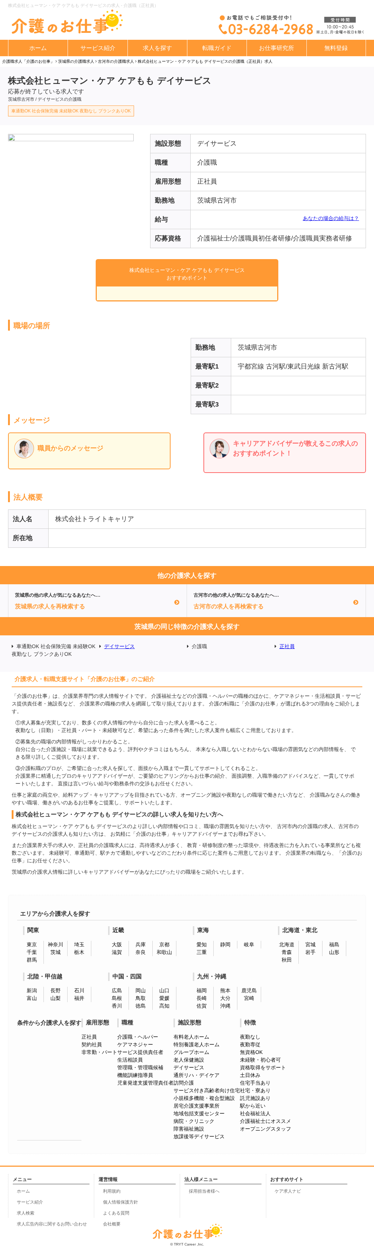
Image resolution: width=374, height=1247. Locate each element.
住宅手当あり (255, 1083)
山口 (164, 990)
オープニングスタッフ (265, 1129)
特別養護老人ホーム (196, 1044)
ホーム (38, 48)
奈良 (141, 952)
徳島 (141, 1006)
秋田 (287, 960)
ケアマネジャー (135, 1044)
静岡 (225, 944)
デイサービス (119, 646)
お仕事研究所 (276, 48)
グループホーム (191, 1052)
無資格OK (251, 1052)
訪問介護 (183, 1083)
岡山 (141, 990)
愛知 (201, 944)
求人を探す (157, 48)
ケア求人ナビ (288, 1191)
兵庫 (141, 944)
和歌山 (164, 952)
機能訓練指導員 (135, 1075)
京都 (164, 944)
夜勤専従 (250, 1044)
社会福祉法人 (255, 1113)
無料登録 (336, 48)
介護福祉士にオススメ (265, 1121)
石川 (79, 990)
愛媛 (164, 998)
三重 (201, 952)
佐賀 (201, 1006)
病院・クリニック (193, 1121)
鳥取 (141, 998)
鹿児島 (249, 990)
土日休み (250, 1075)
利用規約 (112, 1191)
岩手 (310, 952)
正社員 (287, 646)
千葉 (32, 952)
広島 (117, 990)
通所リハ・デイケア (196, 1075)
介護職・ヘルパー (137, 1037)
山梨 (55, 998)
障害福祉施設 (188, 1129)
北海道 (286, 944)
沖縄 (225, 1006)
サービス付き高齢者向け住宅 (206, 1090)
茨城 (55, 952)
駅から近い (253, 1106)
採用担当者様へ (204, 1191)
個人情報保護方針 (120, 1202)
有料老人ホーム (191, 1037)
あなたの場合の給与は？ (331, 218)
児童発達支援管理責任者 (145, 1083)
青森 (287, 952)
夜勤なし (250, 1037)
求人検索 (25, 1213)
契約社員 (91, 1044)
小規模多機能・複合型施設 (204, 1098)
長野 (55, 990)
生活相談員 (130, 1060)
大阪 (117, 944)
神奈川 (55, 944)
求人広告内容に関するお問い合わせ (52, 1224)
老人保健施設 (188, 1060)
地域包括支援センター (199, 1113)
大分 (225, 998)
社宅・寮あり (255, 1090)
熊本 (225, 990)
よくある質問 (116, 1213)
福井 (79, 998)
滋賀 (117, 952)
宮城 (310, 944)
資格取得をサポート (263, 1067)
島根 (117, 998)
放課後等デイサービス (199, 1136)
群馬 (32, 960)
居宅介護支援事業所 (196, 1106)
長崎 (201, 998)
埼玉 (79, 944)
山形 (334, 952)
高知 (164, 1006)
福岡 (201, 990)
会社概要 (112, 1224)
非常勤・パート (99, 1052)
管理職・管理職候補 (140, 1067)
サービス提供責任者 (140, 1052)
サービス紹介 (97, 48)
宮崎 (249, 998)
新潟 (32, 990)
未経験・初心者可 (260, 1060)
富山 (32, 998)
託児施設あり (255, 1098)
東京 (32, 944)
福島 (334, 944)
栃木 (79, 952)
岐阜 (249, 944)
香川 (117, 1006)
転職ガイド (217, 48)
